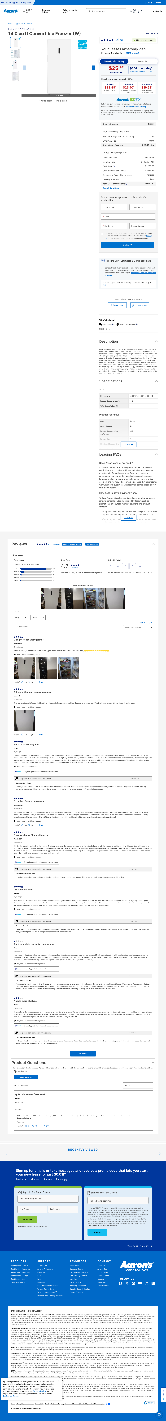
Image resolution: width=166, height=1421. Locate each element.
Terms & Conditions (111, 188)
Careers (148, 3)
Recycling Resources (78, 1286)
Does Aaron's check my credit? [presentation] (116, 463)
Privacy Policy (38, 1226)
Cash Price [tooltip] (108, 166)
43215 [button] (105, 285)
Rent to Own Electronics (20, 1269)
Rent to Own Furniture (20, 1266)
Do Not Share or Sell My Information (92, 1404)
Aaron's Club (42, 1266)
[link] (112, 40)
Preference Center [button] (10, 1396)
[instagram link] (146, 1283)
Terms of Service (23, 1226)
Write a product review (72, 544)
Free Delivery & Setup (78, 1276)
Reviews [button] (54, 545)
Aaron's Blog (102, 1269)
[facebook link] (120, 1283)
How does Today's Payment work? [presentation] (118, 493)
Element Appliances (21, 29)
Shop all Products (18, 1282)
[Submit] (89, 11)
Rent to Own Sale (18, 1279)
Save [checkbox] (152, 32)
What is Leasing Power (47, 1292)
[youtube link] (140, 1283)
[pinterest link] (133, 1283)
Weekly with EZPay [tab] (114, 61)
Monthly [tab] (142, 61)
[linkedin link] (153, 1283)
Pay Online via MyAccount (47, 1286)
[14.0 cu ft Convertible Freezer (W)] (15, 42)
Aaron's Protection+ (45, 1269)
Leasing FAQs (110, 454)
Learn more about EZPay (136, 106)
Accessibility (74, 1266)
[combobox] (106, 11)
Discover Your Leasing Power (49, 1296)
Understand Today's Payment (140, 71)
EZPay (40, 1276)
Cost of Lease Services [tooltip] (113, 170)
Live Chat (41, 1282)
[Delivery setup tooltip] (112, 324)
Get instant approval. (16, 2)
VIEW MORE (128, 444)
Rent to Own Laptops (19, 1276)
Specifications (110, 381)
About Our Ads (103, 1276)
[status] (83, 1175)
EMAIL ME (27, 1219)
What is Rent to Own (45, 1289)
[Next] (159, 1153)
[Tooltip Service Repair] (136, 324)
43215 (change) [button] (132, 53)
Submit (127, 245)
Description (108, 341)
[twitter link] (127, 1283)
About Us (101, 1266)
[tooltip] (115, 183)
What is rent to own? (70, 11)
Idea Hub (73, 1279)
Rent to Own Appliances (20, 1272)
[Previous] (6, 1153)
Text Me (97, 1232)
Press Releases (103, 1286)
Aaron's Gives (102, 1272)
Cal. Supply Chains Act (79, 1272)
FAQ (39, 1279)
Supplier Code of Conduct (80, 1289)
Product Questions (28, 1062)
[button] (24, 67)
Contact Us (41, 1272)
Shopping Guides (46, 11)
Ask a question (92, 544)
